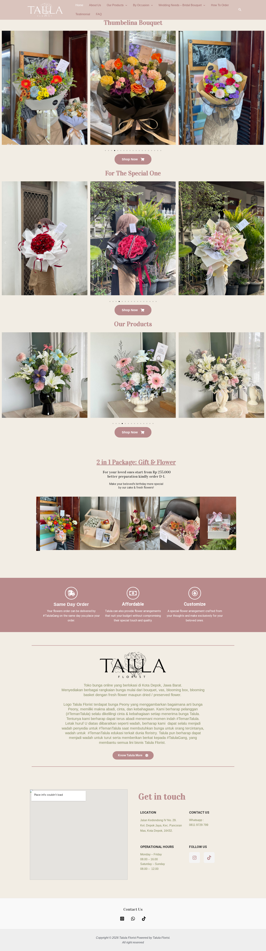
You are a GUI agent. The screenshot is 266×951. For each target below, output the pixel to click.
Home (79, 5)
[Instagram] (122, 918)
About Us (95, 5)
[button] (125, 5)
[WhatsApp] (133, 918)
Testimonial (82, 14)
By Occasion (141, 5)
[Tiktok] (144, 918)
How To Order (220, 5)
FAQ (99, 14)
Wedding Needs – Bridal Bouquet (180, 5)
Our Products (115, 5)
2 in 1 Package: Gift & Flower (136, 462)
